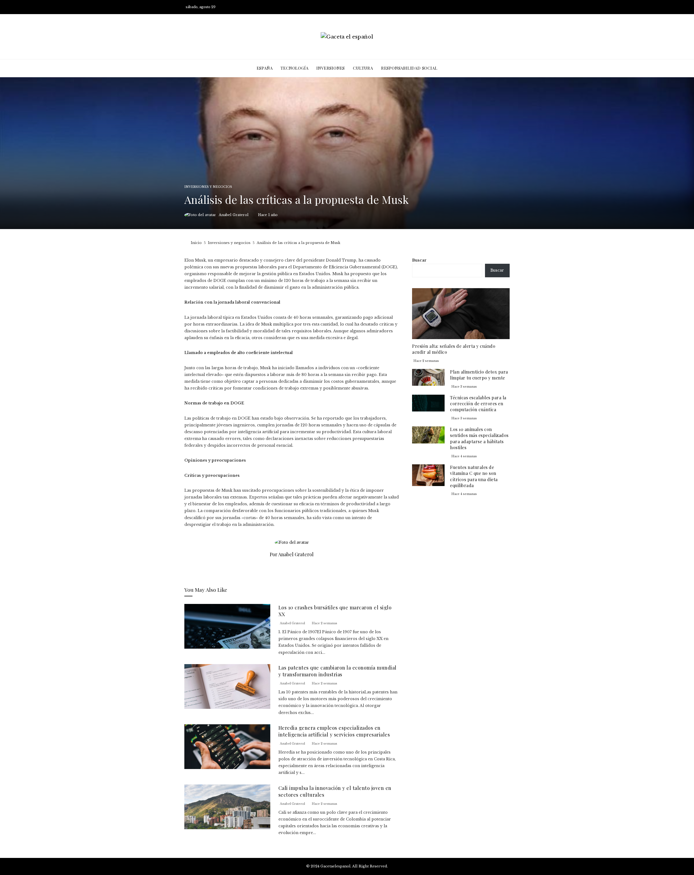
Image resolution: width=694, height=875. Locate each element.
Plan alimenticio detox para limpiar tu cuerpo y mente (479, 375)
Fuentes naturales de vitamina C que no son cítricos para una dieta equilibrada (474, 476)
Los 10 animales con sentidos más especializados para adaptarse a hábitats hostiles (479, 438)
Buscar (419, 260)
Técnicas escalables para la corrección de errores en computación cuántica (478, 404)
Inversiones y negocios (208, 186)
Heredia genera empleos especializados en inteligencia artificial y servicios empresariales (334, 731)
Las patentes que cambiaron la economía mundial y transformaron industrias (337, 671)
